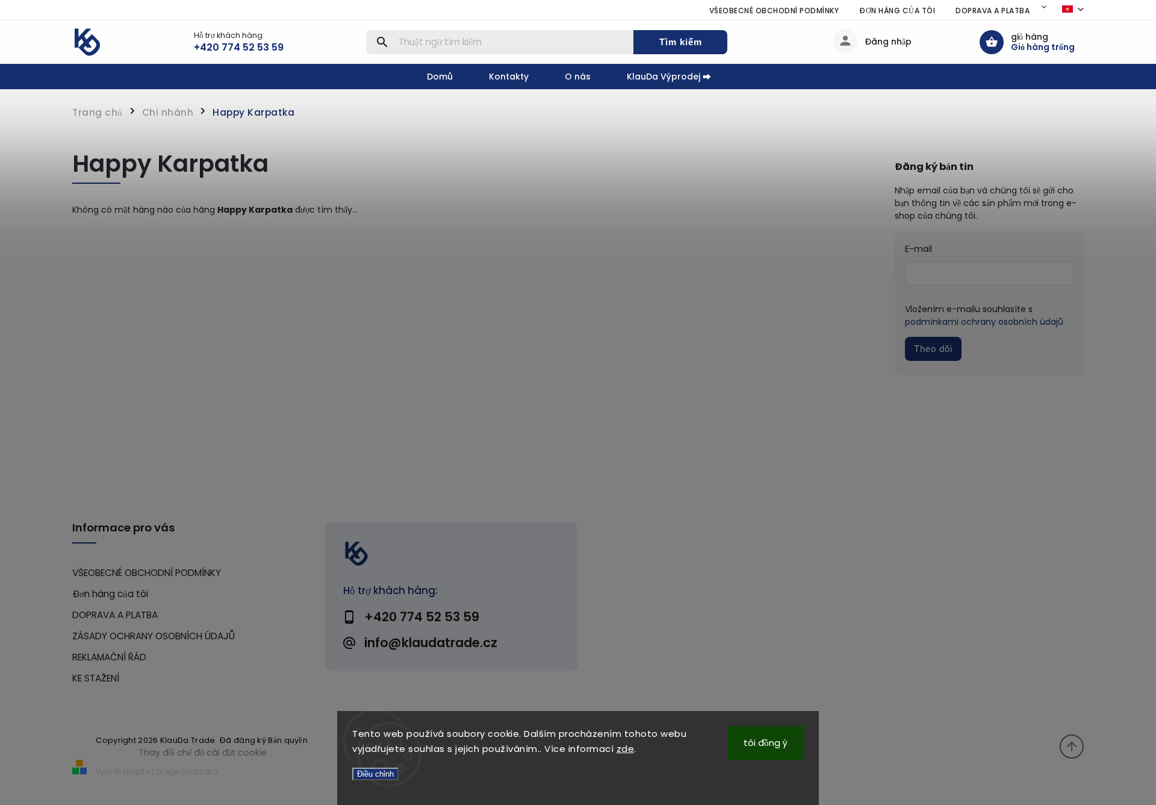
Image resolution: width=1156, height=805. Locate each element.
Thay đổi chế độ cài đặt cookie (202, 753)
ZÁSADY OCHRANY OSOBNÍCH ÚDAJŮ (153, 636)
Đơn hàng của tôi (897, 10)
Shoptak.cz (200, 771)
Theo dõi (933, 348)
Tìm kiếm (680, 42)
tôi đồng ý (766, 742)
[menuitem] (449, 76)
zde (626, 748)
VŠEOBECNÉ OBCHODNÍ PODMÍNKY (774, 10)
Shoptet (136, 771)
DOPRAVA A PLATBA (993, 10)
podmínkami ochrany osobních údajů (984, 322)
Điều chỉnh (375, 773)
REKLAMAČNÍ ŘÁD (109, 657)
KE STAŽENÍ (95, 678)
